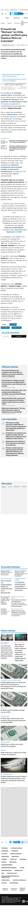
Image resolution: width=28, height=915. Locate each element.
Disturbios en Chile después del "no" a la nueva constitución (18, 141)
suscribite (21, 13)
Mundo (9, 23)
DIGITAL (5, 889)
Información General (9, 868)
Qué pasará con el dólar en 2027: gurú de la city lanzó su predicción (15, 443)
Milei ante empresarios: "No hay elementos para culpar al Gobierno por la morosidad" (13, 410)
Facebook (6, 842)
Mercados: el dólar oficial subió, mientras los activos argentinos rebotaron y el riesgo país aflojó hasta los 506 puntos (20, 652)
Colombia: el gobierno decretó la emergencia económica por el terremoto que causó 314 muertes (18, 148)
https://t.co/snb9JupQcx (14, 227)
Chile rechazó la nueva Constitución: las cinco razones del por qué (13, 75)
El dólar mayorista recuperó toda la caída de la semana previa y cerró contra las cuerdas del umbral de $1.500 (13, 779)
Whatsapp (22, 842)
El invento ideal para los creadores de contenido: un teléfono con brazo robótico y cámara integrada (12, 373)
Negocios (15, 856)
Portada (5, 848)
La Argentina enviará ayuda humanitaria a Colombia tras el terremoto (21, 586)
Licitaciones (14, 883)
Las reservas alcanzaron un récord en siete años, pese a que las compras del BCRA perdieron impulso (7, 652)
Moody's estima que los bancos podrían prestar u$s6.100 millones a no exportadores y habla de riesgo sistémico (15, 451)
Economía (16, 18)
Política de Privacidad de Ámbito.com (10, 876)
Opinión (4, 859)
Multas (4, 883)
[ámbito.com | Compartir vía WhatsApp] (15, 45)
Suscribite (19, 336)
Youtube (18, 842)
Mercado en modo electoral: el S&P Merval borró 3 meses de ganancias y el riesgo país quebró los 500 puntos (16, 426)
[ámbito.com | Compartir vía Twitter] (20, 45)
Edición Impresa (7, 865)
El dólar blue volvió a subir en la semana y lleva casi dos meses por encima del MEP (13, 720)
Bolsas (10, 486)
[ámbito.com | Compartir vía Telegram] (24, 45)
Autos (22, 868)
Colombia (17, 23)
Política (4, 854)
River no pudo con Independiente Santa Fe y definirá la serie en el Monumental (6, 587)
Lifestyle (13, 859)
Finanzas (15, 851)
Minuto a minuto (20, 642)
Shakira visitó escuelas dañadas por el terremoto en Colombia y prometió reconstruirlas (18, 613)
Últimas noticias (16, 848)
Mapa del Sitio (12, 873)
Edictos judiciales (19, 880)
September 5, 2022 (14, 232)
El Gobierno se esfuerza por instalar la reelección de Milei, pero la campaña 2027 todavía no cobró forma (16, 436)
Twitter (2, 842)
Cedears (24, 486)
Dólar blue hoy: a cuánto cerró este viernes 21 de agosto (13, 754)
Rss (3, 873)
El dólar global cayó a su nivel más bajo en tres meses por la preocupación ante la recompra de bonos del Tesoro (13, 685)
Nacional (23, 859)
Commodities (17, 486)
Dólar (7, 18)
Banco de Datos (15, 854)
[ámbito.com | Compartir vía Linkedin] (22, 45)
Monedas (4, 486)
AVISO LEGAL (6, 880)
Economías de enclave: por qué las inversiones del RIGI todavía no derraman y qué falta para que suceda (14, 383)
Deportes (13, 862)
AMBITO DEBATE (23, 889)
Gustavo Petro (16, 327)
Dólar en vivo (14, 9)
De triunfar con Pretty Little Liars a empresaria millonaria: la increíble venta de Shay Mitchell (14, 392)
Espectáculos (6, 870)
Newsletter (23, 842)
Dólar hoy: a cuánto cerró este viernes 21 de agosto (12, 745)
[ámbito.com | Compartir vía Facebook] (18, 45)
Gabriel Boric (12, 114)
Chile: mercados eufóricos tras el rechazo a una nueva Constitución (14, 80)
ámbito (3, 23)
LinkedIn (14, 842)
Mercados (5, 856)
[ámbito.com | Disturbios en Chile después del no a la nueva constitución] (4, 142)
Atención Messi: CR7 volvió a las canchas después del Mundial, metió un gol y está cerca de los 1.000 (13, 401)
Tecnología (18, 870)
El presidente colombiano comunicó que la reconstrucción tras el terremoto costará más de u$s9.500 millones (19, 603)
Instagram (10, 842)
